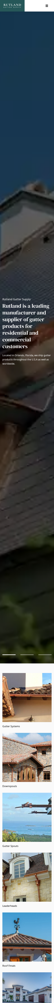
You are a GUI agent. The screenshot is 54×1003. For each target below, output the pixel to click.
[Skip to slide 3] (45, 654)
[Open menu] (47, 6)
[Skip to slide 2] (27, 654)
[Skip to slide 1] (9, 654)
